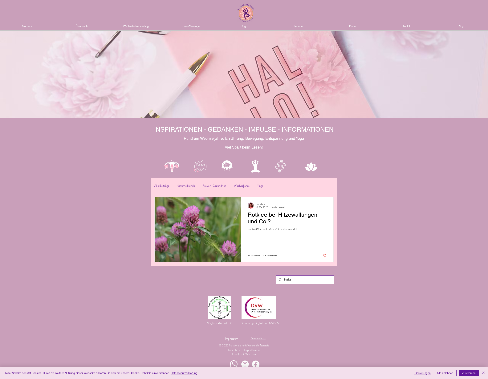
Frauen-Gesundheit (214, 186)
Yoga (260, 186)
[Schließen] (483, 373)
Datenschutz (258, 338)
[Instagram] (245, 364)
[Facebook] (255, 364)
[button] (244, 26)
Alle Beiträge (161, 186)
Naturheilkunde (186, 186)
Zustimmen (469, 373)
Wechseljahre (242, 186)
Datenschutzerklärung (184, 373)
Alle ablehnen (445, 373)
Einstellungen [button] (422, 373)
